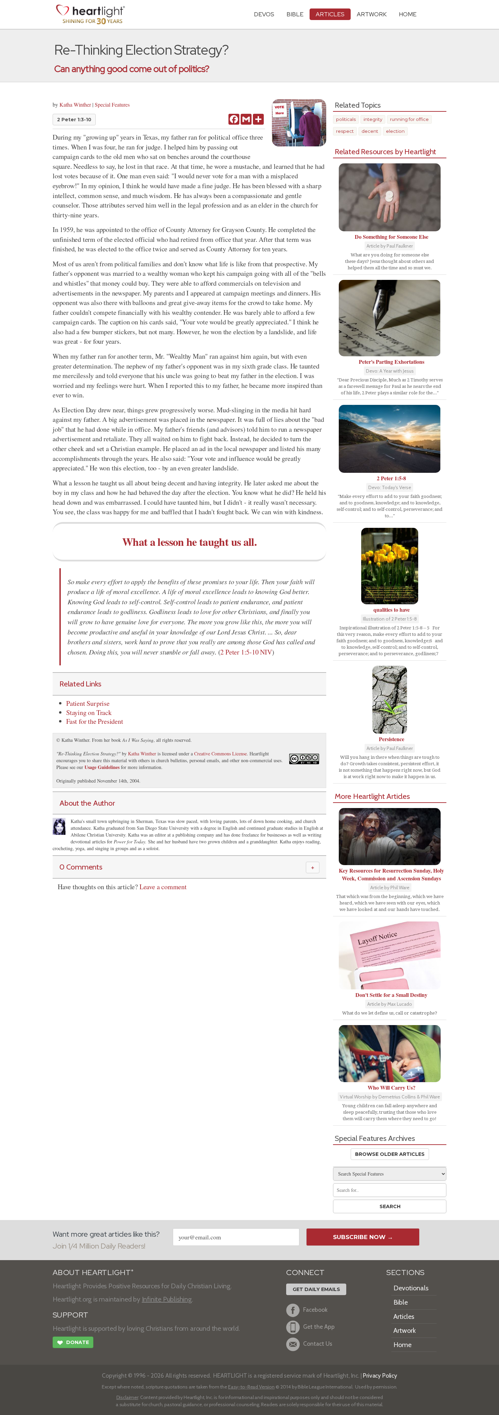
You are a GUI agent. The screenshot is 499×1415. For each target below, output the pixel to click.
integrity (373, 119)
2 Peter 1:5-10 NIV (246, 652)
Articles (330, 14)
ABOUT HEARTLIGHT (93, 1272)
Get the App (319, 1326)
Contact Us (317, 1343)
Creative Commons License (220, 753)
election (395, 131)
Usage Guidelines (102, 767)
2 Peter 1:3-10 (74, 120)
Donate (73, 1343)
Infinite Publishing (167, 1299)
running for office (409, 119)
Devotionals (410, 1288)
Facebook (315, 1309)
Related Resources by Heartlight (385, 151)
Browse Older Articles (390, 1154)
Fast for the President (94, 721)
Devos (264, 14)
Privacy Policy (380, 1375)
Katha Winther (75, 104)
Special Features (112, 104)
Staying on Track (89, 712)
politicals (346, 119)
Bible (295, 14)
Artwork (372, 14)
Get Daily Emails (316, 1289)
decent (370, 131)
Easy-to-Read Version (251, 1387)
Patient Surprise (88, 703)
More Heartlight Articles (372, 796)
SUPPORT (70, 1315)
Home (402, 1345)
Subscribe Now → (363, 1237)
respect (345, 131)
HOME (408, 14)
